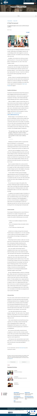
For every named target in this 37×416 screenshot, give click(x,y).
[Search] (35, 3)
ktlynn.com (10, 358)
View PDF (21, 10)
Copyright (26, 408)
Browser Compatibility (21, 408)
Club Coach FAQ (22, 347)
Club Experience (9, 20)
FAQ (8, 408)
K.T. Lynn (9, 29)
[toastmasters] (18, 6)
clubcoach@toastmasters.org (13, 114)
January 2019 (15, 20)
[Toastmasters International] (6, 2)
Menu (19, 15)
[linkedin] (27, 32)
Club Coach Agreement (15, 112)
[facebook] (27, 411)
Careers (33, 408)
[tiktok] (30, 411)
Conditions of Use (15, 408)
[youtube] (28, 32)
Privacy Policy (11, 408)
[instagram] (29, 32)
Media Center (29, 408)
